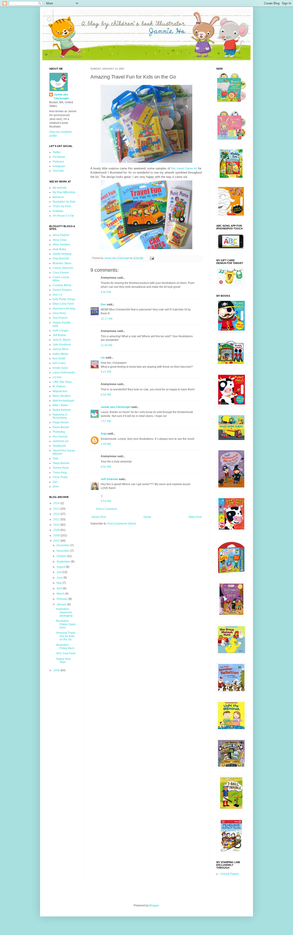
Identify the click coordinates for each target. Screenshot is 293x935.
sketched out (60, 441)
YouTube (58, 170)
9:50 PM (106, 466)
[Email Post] (152, 258)
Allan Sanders (61, 244)
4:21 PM (106, 371)
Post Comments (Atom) (121, 523)
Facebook (59, 156)
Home (147, 517)
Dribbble (58, 211)
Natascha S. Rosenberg (60, 416)
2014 (56, 503)
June (60, 577)
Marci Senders (62, 395)
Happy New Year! (63, 660)
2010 (56, 524)
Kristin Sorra (60, 368)
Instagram (59, 166)
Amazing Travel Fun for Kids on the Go (66, 636)
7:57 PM (106, 421)
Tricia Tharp (60, 477)
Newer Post (99, 517)
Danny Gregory (62, 289)
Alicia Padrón (61, 235)
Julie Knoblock (62, 344)
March (61, 593)
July (59, 572)
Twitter (57, 152)
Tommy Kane (61, 467)
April (60, 588)
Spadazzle (59, 445)
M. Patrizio (59, 386)
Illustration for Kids (64, 201)
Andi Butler (59, 249)
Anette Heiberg (62, 253)
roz (103, 357)
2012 (56, 514)
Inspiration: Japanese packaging (64, 612)
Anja (104, 433)
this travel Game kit (184, 168)
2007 (56, 540)
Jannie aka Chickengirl (115, 407)
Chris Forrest (61, 272)
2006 (56, 670)
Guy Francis (60, 317)
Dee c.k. (58, 294)
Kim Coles (59, 363)
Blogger (154, 905)
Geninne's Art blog (64, 308)
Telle (56, 458)
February (62, 599)
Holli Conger (60, 330)
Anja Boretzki (61, 258)
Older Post (194, 517)
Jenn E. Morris (62, 339)
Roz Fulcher (60, 436)
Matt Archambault (63, 400)
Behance (58, 197)
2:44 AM (106, 444)
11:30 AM (106, 345)
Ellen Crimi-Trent (63, 303)
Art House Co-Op (63, 215)
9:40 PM (106, 292)
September (64, 561)
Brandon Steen (62, 263)
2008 (56, 535)
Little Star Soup (62, 381)
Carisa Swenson (63, 267)
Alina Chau (60, 240)
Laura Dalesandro (64, 372)
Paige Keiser (61, 422)
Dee (103, 304)
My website (60, 187)
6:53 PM (106, 501)
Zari (55, 482)
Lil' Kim (57, 377)
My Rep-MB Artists (64, 192)
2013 (56, 508)
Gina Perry (59, 313)
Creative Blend (62, 285)
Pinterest (58, 161)
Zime (56, 486)
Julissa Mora (60, 349)
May (59, 582)
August (61, 566)
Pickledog (59, 431)
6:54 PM (106, 394)
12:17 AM (106, 318)
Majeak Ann (60, 391)
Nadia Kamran (62, 409)
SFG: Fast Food (65, 653)
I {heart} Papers (229, 873)
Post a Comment (106, 509)
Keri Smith (59, 358)
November (63, 550)
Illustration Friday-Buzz (65, 646)
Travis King (60, 472)
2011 (56, 519)
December (63, 545)
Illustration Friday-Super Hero (66, 624)
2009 (56, 530)
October (62, 556)
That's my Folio (62, 206)
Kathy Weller (60, 354)
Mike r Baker (60, 405)
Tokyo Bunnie (61, 463)
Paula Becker (61, 427)
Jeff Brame (59, 335)
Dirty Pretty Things (64, 299)
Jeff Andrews (109, 479)
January (62, 604)
